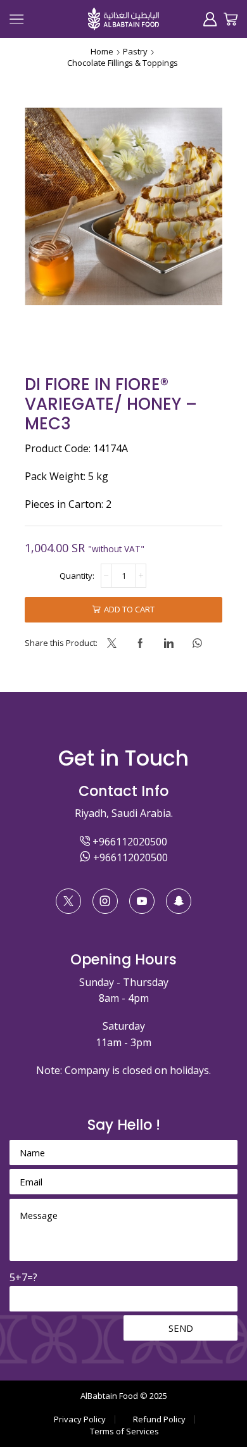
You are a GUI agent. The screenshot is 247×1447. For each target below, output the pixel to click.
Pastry (135, 51)
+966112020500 (128, 842)
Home (102, 51)
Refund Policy (159, 1419)
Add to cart (129, 609)
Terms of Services (124, 1431)
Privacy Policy (80, 1419)
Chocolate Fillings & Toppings (122, 62)
